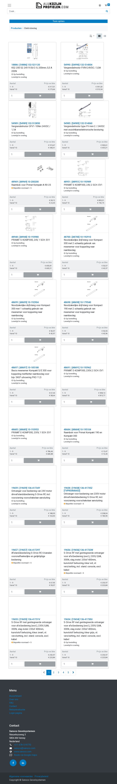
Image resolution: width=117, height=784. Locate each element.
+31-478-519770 (22, 744)
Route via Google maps (25, 755)
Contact (13, 706)
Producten (16, 28)
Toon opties (58, 21)
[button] (92, 36)
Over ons (13, 699)
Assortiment (15, 696)
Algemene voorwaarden (21, 776)
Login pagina (15, 713)
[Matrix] (99, 36)
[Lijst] (105, 36)
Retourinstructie (17, 709)
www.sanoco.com (22, 751)
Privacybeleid (41, 776)
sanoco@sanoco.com (24, 748)
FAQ (11, 702)
